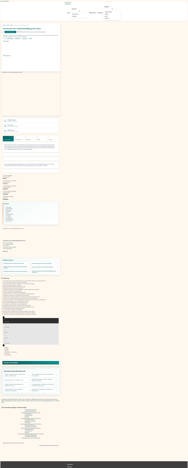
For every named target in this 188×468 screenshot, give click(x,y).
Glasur (56, 399)
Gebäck (11, 25)
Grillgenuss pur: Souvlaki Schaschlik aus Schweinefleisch (30, 428)
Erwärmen (14, 247)
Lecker (43, 399)
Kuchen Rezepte (10, 38)
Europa (7, 242)
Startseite (4, 25)
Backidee (40, 399)
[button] (75, 8)
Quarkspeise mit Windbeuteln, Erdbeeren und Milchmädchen (42, 390)
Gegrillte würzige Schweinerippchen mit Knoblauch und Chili (14, 385)
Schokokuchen (17, 38)
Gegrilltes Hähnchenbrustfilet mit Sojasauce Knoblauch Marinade (42, 380)
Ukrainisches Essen (29, 400)
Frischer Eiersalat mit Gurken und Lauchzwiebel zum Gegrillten (43, 375)
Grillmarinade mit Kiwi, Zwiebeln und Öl (14, 380)
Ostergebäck (4, 399)
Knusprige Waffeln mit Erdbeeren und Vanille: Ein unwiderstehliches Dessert (43, 385)
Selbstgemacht (34, 399)
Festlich (19, 399)
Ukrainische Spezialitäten (45, 400)
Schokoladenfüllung (8, 400)
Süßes (2, 400)
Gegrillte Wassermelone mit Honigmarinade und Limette (30, 412)
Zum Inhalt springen (4, 1)
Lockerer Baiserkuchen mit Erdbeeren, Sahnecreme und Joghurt (14, 390)
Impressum (69, 466)
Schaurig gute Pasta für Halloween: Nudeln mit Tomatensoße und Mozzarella (31, 433)
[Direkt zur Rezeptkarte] (31, 47)
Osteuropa (11, 242)
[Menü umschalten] (79, 11)
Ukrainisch (19, 400)
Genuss (15, 399)
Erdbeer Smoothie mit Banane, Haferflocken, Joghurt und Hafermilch (15, 375)
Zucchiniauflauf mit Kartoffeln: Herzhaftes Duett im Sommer (31, 418)
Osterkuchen (25, 38)
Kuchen (11, 248)
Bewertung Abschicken (10, 31)
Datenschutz (70, 464)
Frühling (23, 399)
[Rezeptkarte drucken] (31, 62)
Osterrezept (48, 399)
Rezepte (8, 25)
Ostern (7, 245)
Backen (10, 247)
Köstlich (23, 400)
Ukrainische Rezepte (9, 244)
